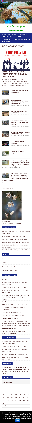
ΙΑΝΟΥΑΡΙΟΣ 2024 (7, 239)
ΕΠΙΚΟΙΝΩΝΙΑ (23, 34)
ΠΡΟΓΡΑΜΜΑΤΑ (6, 41)
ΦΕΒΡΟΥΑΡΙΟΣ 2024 (8, 236)
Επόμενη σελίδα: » (7, 188)
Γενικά (4, 259)
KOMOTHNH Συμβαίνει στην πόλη (12, 245)
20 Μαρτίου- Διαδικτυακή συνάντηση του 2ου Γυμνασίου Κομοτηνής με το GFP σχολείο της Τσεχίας (20, 163)
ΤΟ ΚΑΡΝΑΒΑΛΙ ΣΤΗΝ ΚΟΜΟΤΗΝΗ (17, 142)
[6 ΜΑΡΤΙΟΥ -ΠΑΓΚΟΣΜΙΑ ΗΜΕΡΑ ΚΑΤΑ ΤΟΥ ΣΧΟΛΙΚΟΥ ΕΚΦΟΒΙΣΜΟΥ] (16, 69)
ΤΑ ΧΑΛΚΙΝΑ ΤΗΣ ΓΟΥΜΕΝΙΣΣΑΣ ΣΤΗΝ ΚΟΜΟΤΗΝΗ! (20, 132)
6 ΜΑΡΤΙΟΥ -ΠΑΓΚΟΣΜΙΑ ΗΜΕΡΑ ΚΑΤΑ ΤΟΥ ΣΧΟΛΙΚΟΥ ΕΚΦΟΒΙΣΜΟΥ (14, 74)
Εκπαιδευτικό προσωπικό (9, 34)
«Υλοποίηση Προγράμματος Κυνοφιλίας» (14, 287)
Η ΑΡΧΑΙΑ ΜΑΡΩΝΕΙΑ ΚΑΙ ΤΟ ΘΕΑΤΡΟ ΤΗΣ (14, 305)
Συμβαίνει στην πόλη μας (9, 270)
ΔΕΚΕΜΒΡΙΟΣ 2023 (7, 242)
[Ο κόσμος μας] (16, 22)
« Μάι (4, 406)
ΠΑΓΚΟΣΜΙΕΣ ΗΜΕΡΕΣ (8, 266)
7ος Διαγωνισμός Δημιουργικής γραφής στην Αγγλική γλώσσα (19, 101)
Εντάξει (17, 420)
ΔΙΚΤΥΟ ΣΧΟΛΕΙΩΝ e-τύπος (22, 39)
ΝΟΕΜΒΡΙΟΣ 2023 (7, 250)
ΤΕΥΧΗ (19, 36)
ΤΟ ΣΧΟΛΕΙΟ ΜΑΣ (6, 39)
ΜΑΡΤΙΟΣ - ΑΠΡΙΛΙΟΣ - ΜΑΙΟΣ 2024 (20, 94)
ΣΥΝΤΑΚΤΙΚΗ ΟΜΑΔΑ (7, 36)
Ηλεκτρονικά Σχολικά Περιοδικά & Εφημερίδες (18, 1)
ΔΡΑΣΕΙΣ (4, 262)
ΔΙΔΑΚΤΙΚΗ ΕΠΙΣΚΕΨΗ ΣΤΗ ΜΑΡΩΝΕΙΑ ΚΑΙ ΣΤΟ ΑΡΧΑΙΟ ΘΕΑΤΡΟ (19, 122)
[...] (25, 85)
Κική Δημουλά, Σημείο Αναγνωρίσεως (17, 152)
